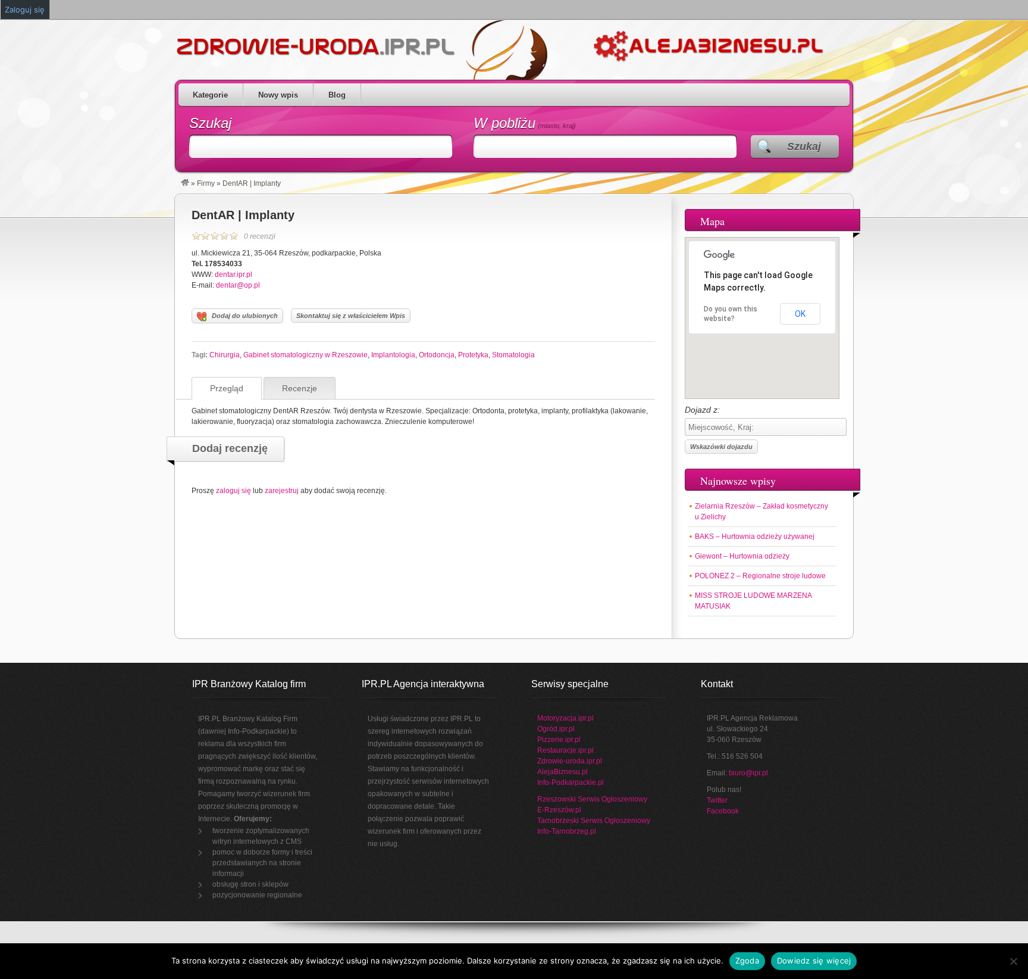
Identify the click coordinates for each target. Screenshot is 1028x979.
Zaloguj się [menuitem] (25, 9)
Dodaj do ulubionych (245, 315)
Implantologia (393, 355)
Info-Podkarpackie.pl (570, 782)
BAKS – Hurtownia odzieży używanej (754, 536)
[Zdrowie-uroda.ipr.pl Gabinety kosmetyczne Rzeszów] (185, 183)
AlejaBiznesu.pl (562, 772)
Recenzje (299, 388)
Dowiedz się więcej (814, 960)
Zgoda (747, 960)
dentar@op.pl (238, 285)
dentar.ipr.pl (233, 274)
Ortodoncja (437, 355)
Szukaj (210, 123)
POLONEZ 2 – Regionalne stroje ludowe (760, 576)
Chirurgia (224, 355)
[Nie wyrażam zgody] (1013, 961)
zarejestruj (282, 491)
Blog (337, 95)
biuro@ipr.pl (748, 773)
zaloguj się (233, 491)
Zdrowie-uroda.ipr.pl (569, 761)
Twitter (717, 800)
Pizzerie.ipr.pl (559, 739)
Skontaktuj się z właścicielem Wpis (350, 315)
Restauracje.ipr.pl (565, 750)
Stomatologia (513, 355)
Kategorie (210, 95)
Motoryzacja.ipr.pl (565, 718)
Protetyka (473, 355)
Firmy (206, 183)
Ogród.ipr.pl (556, 729)
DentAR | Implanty (243, 215)
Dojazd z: (702, 409)
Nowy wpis (278, 95)
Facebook (723, 811)
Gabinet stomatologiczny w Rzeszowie (305, 355)
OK (800, 314)
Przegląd (226, 388)
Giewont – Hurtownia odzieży (742, 556)
